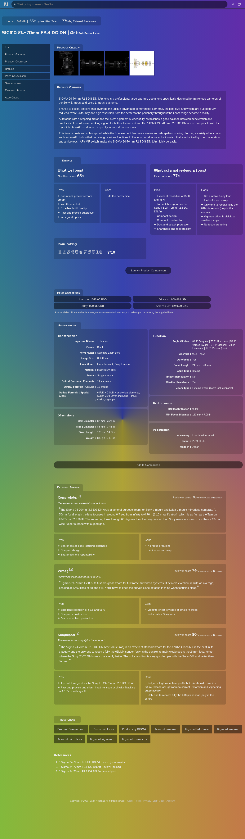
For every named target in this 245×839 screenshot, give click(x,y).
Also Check (12, 97)
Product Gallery (15, 54)
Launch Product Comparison (148, 270)
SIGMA (21, 21)
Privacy (147, 801)
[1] (79, 496)
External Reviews (15, 90)
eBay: (93, 305)
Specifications (13, 83)
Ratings (9, 68)
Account (171, 801)
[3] (77, 633)
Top (7, 47)
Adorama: (172, 299)
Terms (138, 801)
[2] (71, 569)
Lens (10, 21)
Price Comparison (15, 75)
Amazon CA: (172, 305)
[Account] (239, 4)
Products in (103, 729)
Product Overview (16, 61)
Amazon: (93, 299)
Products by (134, 729)
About (130, 801)
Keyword (165, 729)
